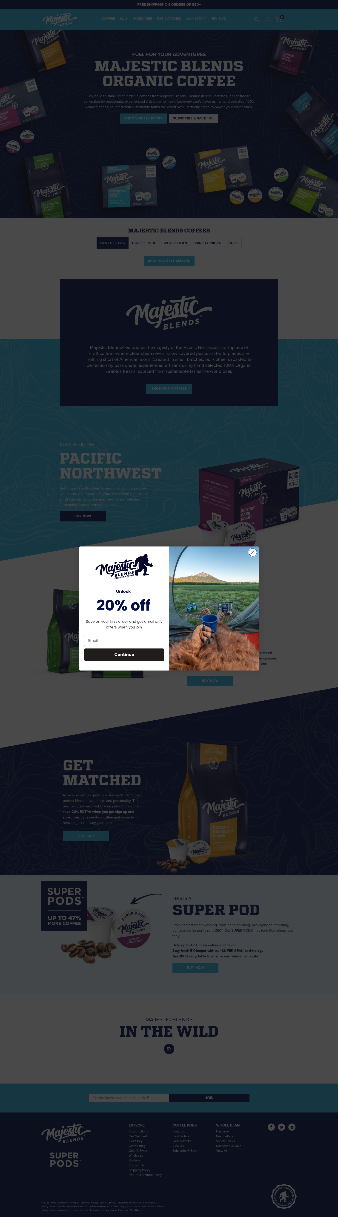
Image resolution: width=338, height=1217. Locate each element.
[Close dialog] (253, 552)
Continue (124, 654)
